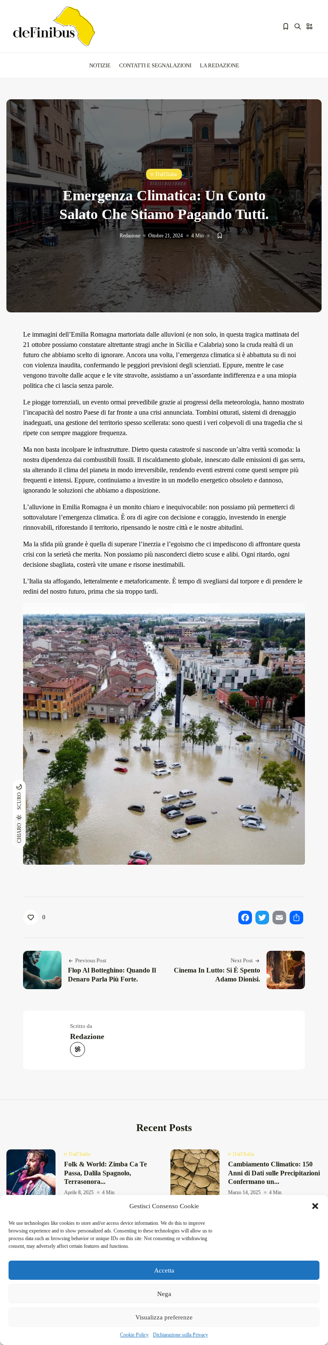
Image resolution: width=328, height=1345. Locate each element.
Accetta (164, 1270)
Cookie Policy (134, 1335)
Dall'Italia (166, 174)
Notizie (100, 65)
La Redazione (219, 65)
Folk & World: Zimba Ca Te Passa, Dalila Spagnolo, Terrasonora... (105, 1173)
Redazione (130, 235)
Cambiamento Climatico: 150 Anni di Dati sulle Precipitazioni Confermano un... (274, 1173)
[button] (315, 1206)
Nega (164, 1293)
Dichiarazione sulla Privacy (180, 1335)
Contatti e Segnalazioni (155, 65)
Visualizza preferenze (164, 1317)
